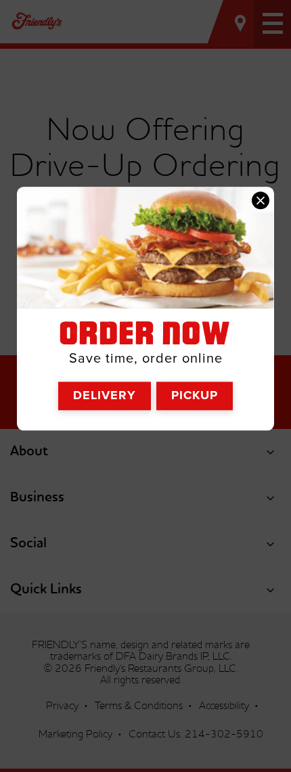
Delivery (104, 395)
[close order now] (260, 200)
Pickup (194, 395)
